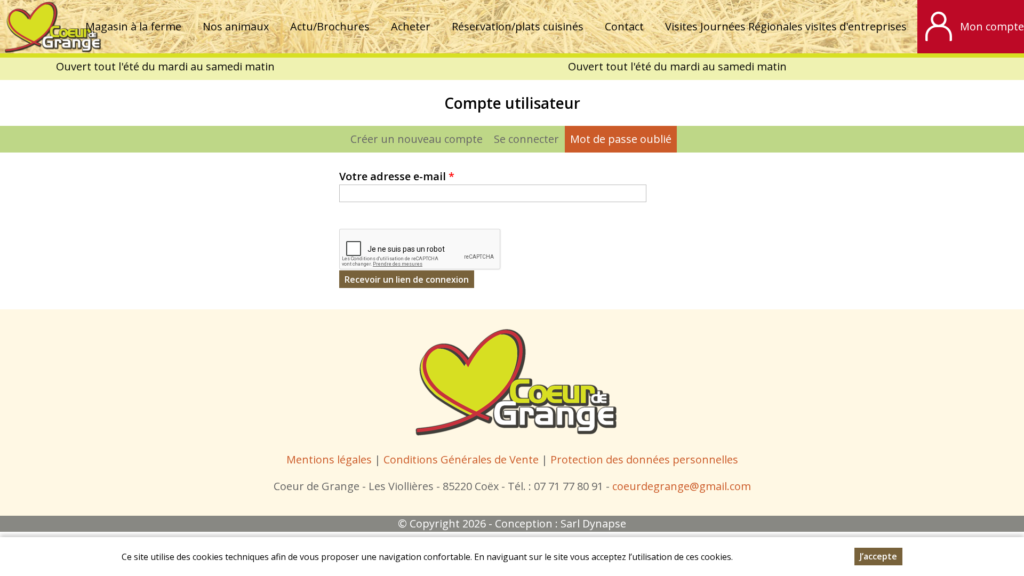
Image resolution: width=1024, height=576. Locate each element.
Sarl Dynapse (593, 523)
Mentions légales (329, 459)
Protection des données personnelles (644, 459)
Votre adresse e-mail (396, 176)
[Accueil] (51, 26)
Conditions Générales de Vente (462, 459)
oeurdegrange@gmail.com (684, 486)
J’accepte (878, 556)
